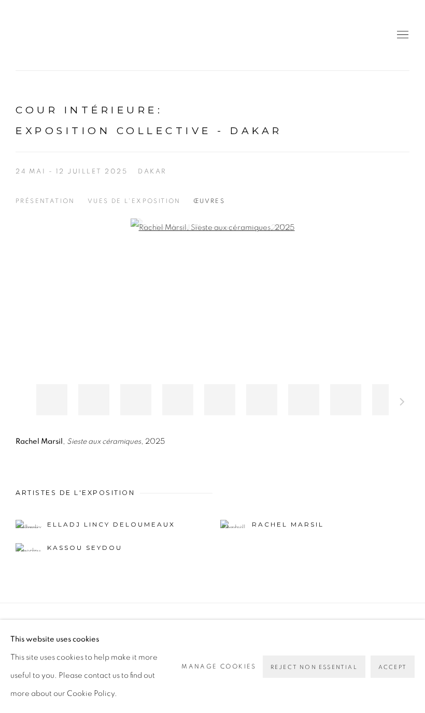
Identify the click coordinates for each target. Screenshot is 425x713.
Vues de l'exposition (134, 201)
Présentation (45, 201)
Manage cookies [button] (219, 666)
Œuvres (209, 201)
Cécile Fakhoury (78, 35)
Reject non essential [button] (314, 667)
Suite (402, 403)
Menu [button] (401, 35)
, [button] (51, 399)
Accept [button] (392, 667)
